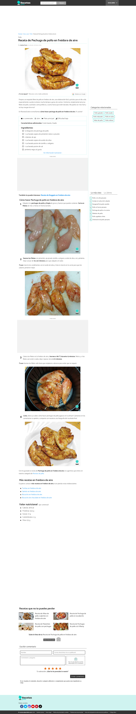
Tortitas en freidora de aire (31, 488)
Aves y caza (26, 34)
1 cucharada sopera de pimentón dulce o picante (41, 134)
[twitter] (25, 706)
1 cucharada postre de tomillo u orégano (39, 143)
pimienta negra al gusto (33, 149)
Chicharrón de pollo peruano (101, 219)
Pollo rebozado (98, 116)
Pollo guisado (98, 113)
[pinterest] (36, 706)
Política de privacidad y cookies (60, 712)
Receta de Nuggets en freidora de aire (55, 195)
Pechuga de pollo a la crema (101, 210)
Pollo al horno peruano (99, 207)
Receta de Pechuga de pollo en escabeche (78, 614)
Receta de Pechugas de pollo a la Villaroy (77, 625)
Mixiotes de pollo (97, 213)
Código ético (113, 712)
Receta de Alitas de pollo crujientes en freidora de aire (42, 616)
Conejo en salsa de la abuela (101, 201)
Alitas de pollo (98, 120)
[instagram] (29, 706)
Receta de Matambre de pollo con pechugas (43, 625)
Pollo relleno (109, 120)
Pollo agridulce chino (98, 216)
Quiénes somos (40, 712)
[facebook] (21, 706)
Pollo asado (109, 113)
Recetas (20, 34)
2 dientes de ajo (30, 137)
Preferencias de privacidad (76, 712)
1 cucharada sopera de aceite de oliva (37, 140)
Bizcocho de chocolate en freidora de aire (37, 497)
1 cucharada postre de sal (33, 146)
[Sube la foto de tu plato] (58, 639)
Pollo (31, 34)
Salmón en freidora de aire (31, 491)
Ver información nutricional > (52, 152)
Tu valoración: (41, 672)
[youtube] (33, 706)
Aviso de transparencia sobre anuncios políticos (96, 712)
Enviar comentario (77, 676)
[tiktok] (40, 706)
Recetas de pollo (38, 473)
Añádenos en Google (79, 94)
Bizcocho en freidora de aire (32, 494)
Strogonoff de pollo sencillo (100, 204)
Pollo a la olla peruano (99, 198)
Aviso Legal (48, 712)
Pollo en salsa (109, 116)
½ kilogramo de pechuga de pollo (36, 130)
